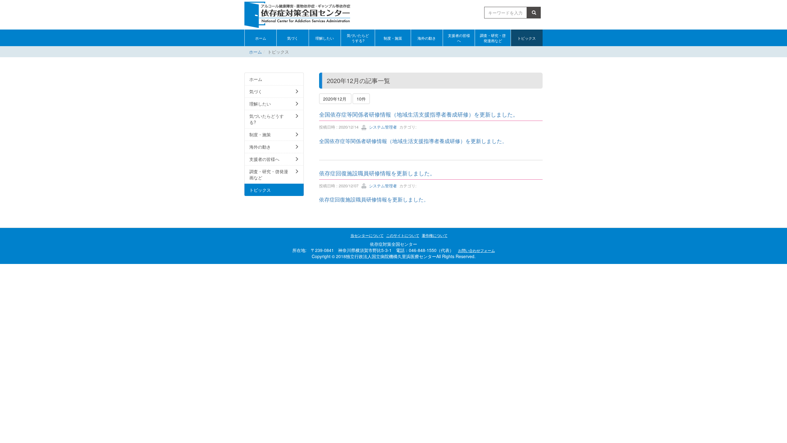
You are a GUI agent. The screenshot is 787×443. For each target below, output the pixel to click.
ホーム (255, 52)
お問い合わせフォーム (476, 250)
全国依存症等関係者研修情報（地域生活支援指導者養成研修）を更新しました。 (418, 114)
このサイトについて (402, 235)
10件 (361, 99)
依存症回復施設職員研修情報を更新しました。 (377, 173)
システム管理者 (382, 127)
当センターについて (367, 235)
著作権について (435, 235)
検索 (535, 13)
